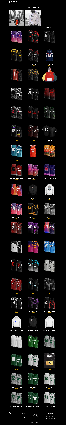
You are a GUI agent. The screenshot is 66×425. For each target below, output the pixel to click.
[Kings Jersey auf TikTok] (24, 417)
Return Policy (35, 413)
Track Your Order (35, 416)
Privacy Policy (35, 414)
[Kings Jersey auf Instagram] (21, 417)
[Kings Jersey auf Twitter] (22, 417)
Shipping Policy (35, 412)
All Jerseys (10, 414)
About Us (10, 415)
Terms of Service (35, 415)
